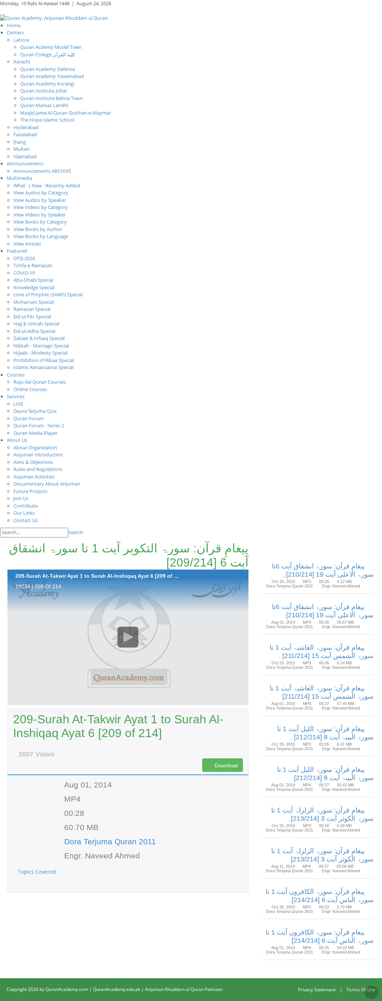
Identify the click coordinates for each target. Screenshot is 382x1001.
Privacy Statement (317, 989)
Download (225, 765)
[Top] (371, 992)
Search (75, 532)
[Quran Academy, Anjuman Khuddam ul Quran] (54, 17)
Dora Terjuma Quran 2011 (110, 841)
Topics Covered (37, 871)
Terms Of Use (361, 989)
